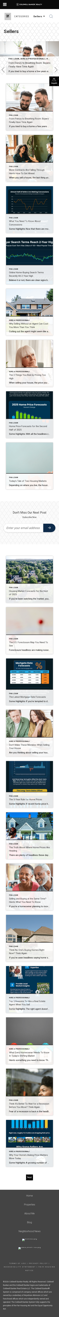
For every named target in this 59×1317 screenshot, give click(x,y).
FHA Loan (13, 59)
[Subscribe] (49, 528)
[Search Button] (51, 16)
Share (54, 83)
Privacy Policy (38, 1263)
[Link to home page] (29, 4)
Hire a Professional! (33, 59)
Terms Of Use (17, 1263)
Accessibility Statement (20, 1267)
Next (29, 1177)
